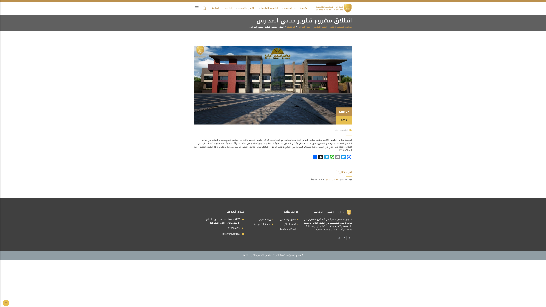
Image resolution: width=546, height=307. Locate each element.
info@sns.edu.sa (231, 234)
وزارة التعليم (265, 219)
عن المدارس (290, 8)
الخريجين (228, 8)
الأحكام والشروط (288, 229)
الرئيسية (304, 8)
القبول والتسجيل (246, 8)
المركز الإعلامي (320, 27)
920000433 (234, 228)
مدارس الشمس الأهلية (341, 27)
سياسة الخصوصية (262, 224)
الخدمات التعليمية (269, 8)
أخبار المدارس (304, 27)
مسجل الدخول (331, 180)
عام (336, 130)
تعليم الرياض (290, 224)
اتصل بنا (215, 8)
